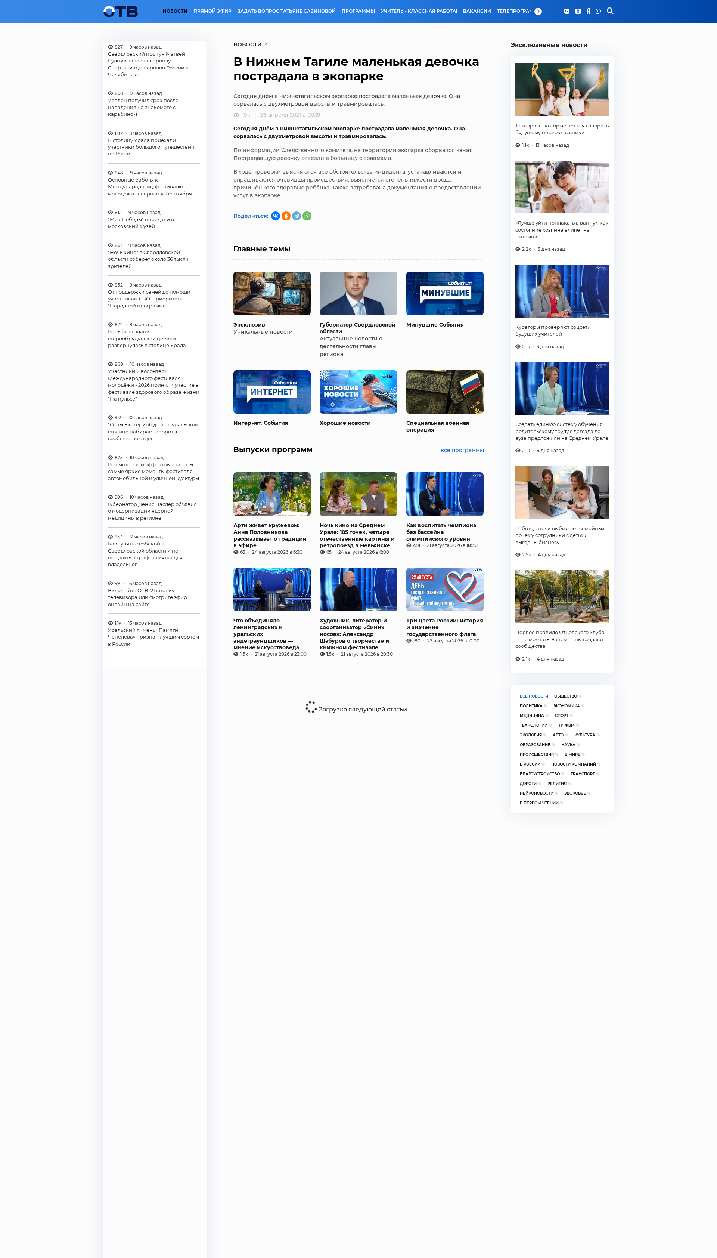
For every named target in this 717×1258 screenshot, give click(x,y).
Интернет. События (260, 423)
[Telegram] (296, 215)
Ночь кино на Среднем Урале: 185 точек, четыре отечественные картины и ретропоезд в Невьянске (357, 535)
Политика (531, 706)
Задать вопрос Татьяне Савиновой (287, 11)
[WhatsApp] (598, 11)
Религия (557, 783)
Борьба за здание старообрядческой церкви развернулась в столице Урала (147, 339)
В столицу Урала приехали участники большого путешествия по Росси (151, 147)
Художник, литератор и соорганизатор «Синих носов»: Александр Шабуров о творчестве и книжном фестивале (354, 634)
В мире (572, 754)
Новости (175, 11)
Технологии (533, 725)
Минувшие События (435, 324)
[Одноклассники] (578, 11)
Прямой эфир (212, 11)
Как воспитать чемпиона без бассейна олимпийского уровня (441, 532)
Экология (531, 735)
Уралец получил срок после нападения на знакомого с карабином (143, 107)
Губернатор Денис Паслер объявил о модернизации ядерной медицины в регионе (152, 511)
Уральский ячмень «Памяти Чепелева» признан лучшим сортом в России (153, 637)
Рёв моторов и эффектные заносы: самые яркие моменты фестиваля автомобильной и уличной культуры (153, 471)
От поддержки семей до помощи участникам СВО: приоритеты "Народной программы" (149, 299)
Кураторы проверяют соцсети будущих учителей (553, 330)
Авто (558, 735)
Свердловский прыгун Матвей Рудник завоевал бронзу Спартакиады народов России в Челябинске (148, 64)
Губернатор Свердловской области (357, 328)
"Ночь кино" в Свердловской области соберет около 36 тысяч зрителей (148, 259)
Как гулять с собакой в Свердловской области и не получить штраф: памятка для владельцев (145, 554)
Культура (584, 735)
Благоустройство (540, 774)
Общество (565, 696)
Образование (535, 744)
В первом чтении (539, 803)
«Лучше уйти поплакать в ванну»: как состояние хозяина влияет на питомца (562, 229)
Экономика (566, 706)
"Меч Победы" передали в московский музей (141, 223)
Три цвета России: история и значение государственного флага (444, 627)
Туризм (566, 725)
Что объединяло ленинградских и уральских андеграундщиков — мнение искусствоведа (266, 634)
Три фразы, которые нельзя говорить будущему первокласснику (562, 129)
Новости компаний (573, 764)
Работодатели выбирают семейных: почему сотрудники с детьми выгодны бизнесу (560, 535)
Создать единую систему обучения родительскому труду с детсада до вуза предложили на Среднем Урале (561, 431)
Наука (568, 744)
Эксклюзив (249, 324)
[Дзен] (588, 11)
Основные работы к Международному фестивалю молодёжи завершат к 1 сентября (150, 187)
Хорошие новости (345, 423)
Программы (358, 11)
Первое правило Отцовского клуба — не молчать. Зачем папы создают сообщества (560, 639)
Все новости (534, 696)
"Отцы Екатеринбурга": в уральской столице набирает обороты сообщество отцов (153, 432)
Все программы (462, 450)
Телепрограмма (519, 11)
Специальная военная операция (437, 426)
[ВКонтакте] (275, 215)
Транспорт (583, 774)
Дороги (528, 783)
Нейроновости (536, 793)
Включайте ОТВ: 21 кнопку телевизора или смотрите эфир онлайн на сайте (147, 597)
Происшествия (537, 754)
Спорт (561, 715)
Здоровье (575, 793)
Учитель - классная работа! (419, 11)
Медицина (532, 715)
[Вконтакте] (566, 11)
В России (530, 764)
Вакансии (477, 11)
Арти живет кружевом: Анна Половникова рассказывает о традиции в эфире (270, 535)
